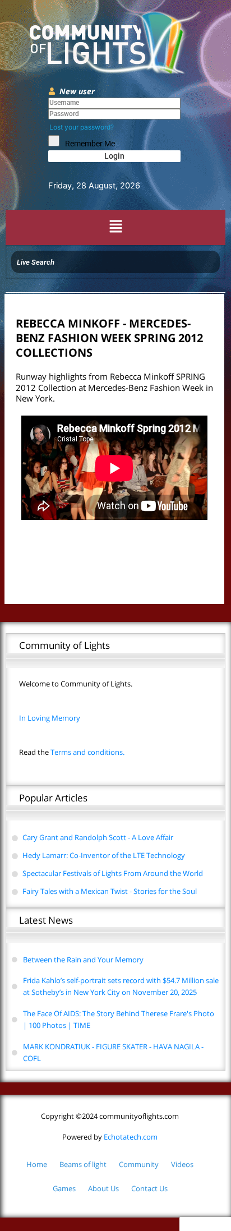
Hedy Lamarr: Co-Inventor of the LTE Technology (103, 855)
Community (139, 1164)
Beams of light (83, 1164)
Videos (182, 1164)
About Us (103, 1188)
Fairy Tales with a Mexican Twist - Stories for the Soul (109, 891)
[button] (115, 227)
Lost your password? (81, 127)
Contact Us (149, 1188)
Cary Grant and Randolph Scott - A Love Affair (97, 837)
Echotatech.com (110, 1137)
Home (36, 1164)
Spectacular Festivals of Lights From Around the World (112, 873)
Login (114, 155)
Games (64, 1188)
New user (77, 91)
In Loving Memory (49, 718)
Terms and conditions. (71, 752)
